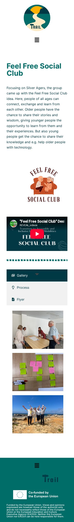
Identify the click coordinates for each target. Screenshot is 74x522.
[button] (37, 40)
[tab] (37, 275)
